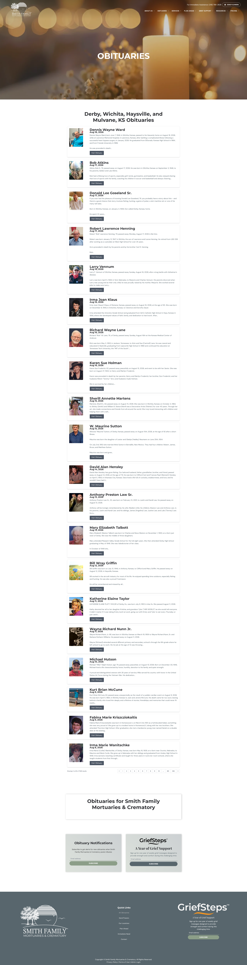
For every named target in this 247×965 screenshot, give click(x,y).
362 (173, 771)
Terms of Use (124, 962)
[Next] (178, 771)
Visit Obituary (96, 153)
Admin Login (135, 962)
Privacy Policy (112, 962)
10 (159, 771)
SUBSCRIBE (93, 863)
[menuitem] (149, 10)
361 (168, 771)
